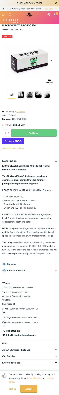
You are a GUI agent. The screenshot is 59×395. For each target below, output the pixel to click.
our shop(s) (20, 112)
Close (56, 3)
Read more (48, 9)
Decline (12, 389)
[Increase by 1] (8, 130)
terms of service (34, 378)
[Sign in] (49, 14)
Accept (28, 389)
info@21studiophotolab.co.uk (21, 335)
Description (9, 161)
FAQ (4, 343)
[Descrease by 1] (8, 135)
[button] (3, 8)
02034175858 (13, 331)
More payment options (13, 148)
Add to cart (34, 133)
